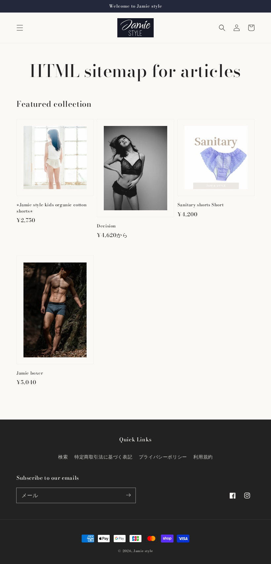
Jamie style (143, 550)
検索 (63, 457)
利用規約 (203, 457)
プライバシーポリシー (163, 457)
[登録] (128, 495)
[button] (20, 27)
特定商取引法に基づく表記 (103, 457)
